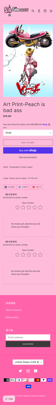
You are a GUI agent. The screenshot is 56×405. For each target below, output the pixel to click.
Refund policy (12, 317)
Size (5, 127)
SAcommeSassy (24, 396)
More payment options (28, 157)
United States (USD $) (27, 362)
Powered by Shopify (37, 396)
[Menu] (51, 10)
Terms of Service (14, 310)
